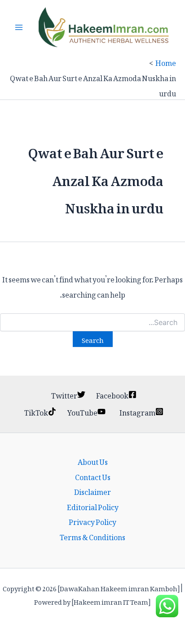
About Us (93, 460)
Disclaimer (92, 490)
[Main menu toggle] (19, 27)
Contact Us (92, 476)
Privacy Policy (92, 521)
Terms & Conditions (92, 536)
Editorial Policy (93, 506)
